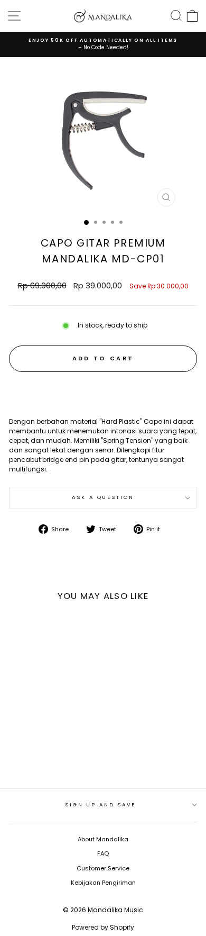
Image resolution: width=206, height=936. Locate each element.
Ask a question (103, 497)
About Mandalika (103, 839)
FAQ (103, 853)
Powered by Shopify (103, 927)
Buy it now (103, 390)
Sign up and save (100, 804)
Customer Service (103, 868)
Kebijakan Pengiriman (103, 882)
